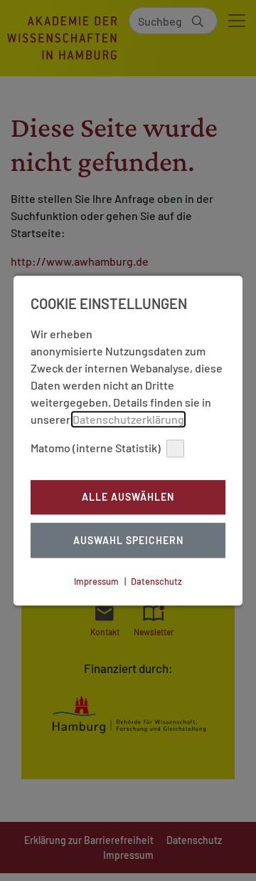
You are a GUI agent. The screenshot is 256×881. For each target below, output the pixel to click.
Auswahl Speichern (128, 540)
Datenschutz (156, 581)
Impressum (96, 581)
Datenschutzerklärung (128, 419)
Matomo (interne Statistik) (96, 447)
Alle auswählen (128, 497)
